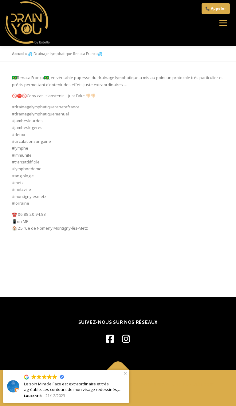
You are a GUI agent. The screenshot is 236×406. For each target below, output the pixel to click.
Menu (223, 23)
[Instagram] (126, 338)
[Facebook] (110, 338)
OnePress (182, 384)
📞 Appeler (215, 8)
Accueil (18, 53)
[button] (125, 373)
